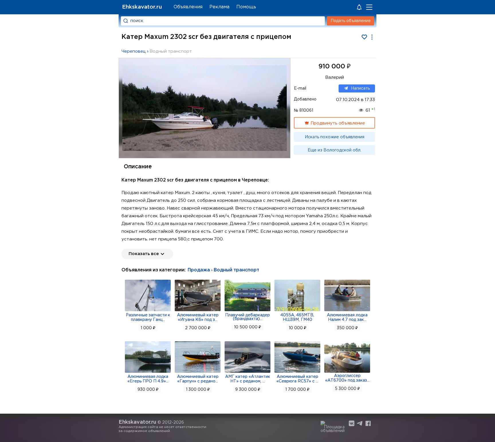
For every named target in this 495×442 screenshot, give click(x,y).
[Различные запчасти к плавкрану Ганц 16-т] (148, 310)
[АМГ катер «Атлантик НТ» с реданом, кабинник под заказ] (247, 372)
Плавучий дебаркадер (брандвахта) (247, 317)
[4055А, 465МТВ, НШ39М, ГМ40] (297, 310)
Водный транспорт (171, 51)
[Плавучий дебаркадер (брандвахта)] (247, 310)
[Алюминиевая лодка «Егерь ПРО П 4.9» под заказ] (148, 372)
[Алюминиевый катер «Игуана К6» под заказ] (198, 310)
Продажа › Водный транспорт (223, 270)
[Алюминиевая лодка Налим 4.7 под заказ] (347, 310)
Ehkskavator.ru (142, 7)
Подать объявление (351, 21)
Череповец (133, 51)
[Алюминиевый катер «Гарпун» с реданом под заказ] (198, 372)
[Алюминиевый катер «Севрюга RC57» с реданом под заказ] (297, 372)
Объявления (188, 7)
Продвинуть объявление (337, 123)
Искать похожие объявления (334, 137)
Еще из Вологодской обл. (334, 150)
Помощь (246, 7)
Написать (360, 88)
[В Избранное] (364, 37)
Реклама (219, 7)
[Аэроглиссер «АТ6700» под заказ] (347, 372)
